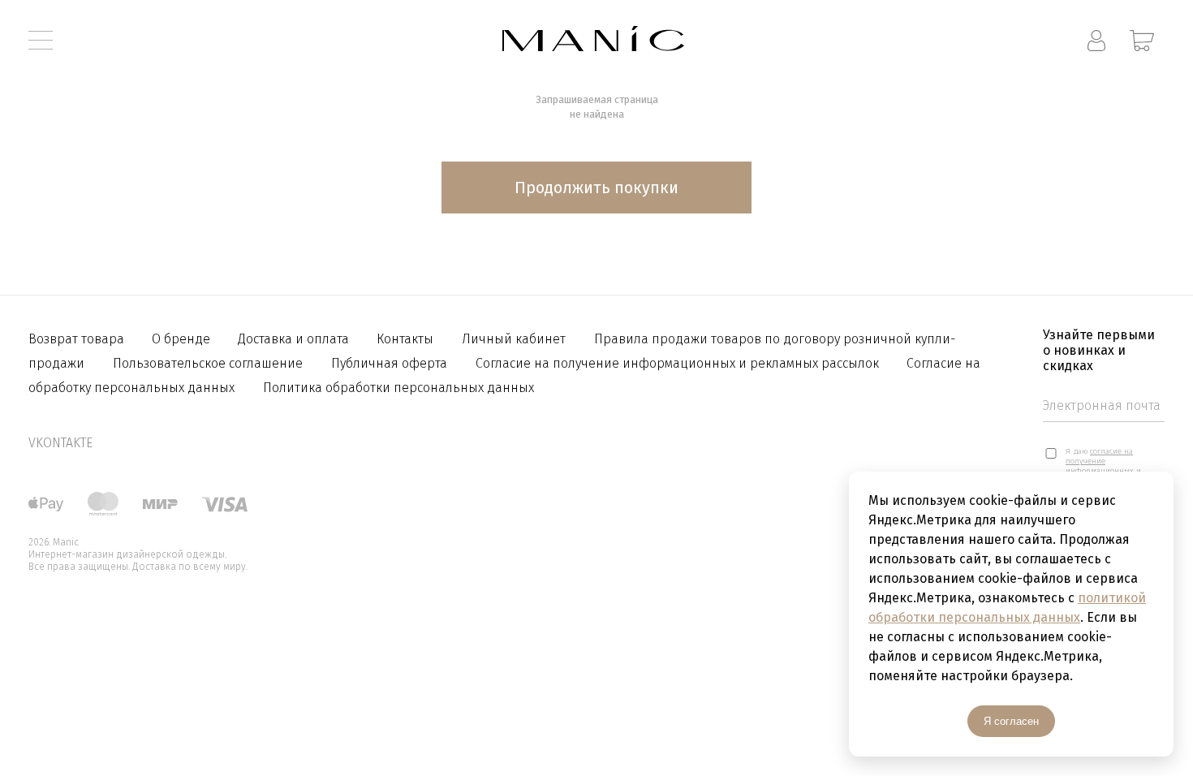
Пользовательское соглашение (208, 363)
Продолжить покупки (596, 187)
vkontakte (60, 443)
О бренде (182, 339)
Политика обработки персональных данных (398, 387)
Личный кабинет (514, 339)
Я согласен (1011, 721)
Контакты (405, 339)
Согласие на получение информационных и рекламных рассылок (679, 363)
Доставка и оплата (295, 339)
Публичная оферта (389, 363)
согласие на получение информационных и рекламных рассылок (1105, 465)
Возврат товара (77, 339)
